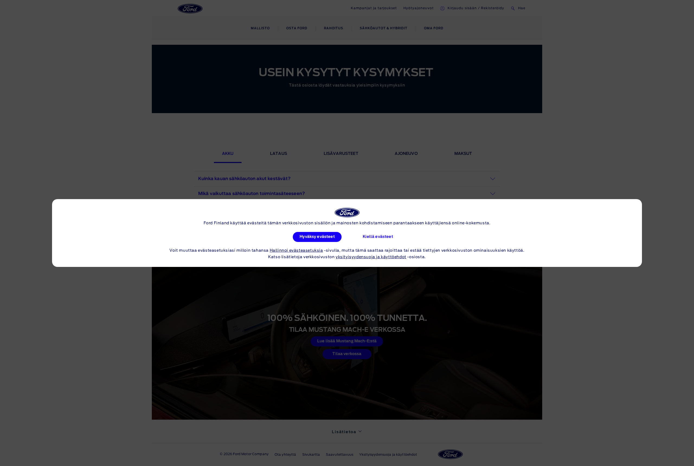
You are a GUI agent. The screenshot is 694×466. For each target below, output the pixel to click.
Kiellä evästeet (378, 237)
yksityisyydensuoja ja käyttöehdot (371, 257)
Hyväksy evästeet (317, 237)
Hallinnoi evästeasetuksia (296, 251)
